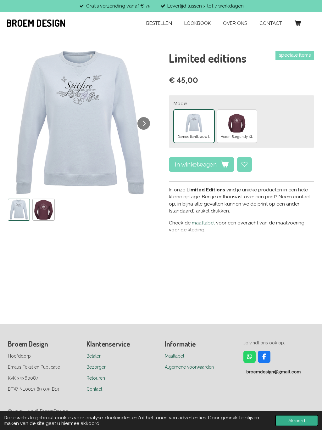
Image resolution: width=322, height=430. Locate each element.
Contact (94, 389)
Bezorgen (96, 367)
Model (181, 103)
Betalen (94, 356)
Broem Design (36, 23)
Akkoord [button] (296, 420)
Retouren (95, 378)
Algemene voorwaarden (189, 367)
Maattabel (174, 356)
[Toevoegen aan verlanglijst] (244, 164)
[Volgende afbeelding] (143, 123)
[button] (19, 210)
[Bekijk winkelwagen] (298, 23)
